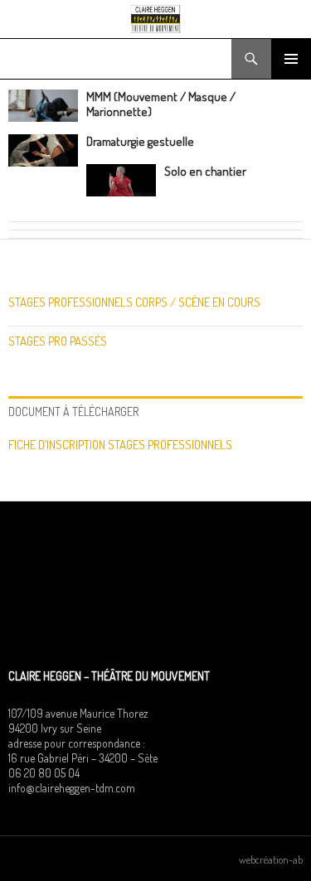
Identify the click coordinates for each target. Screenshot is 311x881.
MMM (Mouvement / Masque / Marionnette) (161, 104)
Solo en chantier (205, 171)
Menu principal (291, 59)
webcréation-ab (271, 859)
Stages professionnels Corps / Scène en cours (134, 302)
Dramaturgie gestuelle (140, 141)
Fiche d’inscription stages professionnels (120, 445)
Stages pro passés (57, 341)
